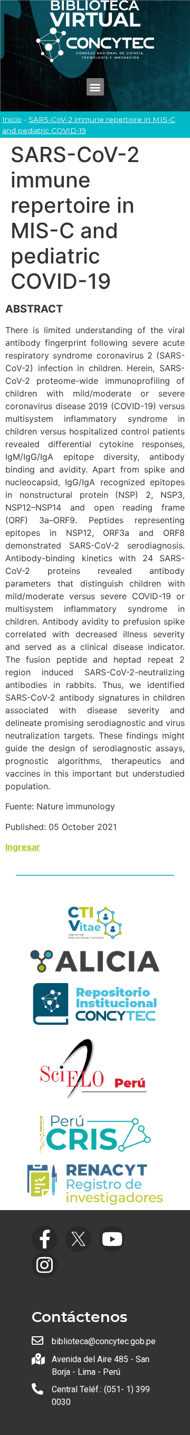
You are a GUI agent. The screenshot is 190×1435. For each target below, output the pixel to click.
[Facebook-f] (45, 1239)
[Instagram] (45, 1265)
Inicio (12, 119)
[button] (95, 87)
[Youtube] (112, 1239)
